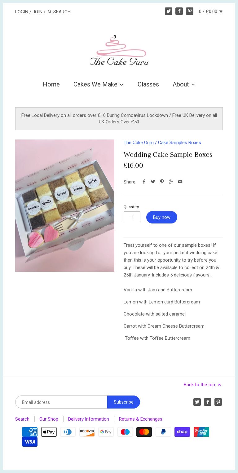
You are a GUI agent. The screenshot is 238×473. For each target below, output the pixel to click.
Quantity (131, 206)
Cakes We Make (96, 84)
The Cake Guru (139, 142)
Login (21, 12)
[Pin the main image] (162, 182)
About (182, 84)
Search (22, 419)
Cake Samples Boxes (179, 142)
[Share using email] (180, 182)
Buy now (161, 217)
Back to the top (200, 384)
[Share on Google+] (171, 182)
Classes (148, 84)
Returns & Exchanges (140, 419)
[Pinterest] (189, 11)
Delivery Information (88, 419)
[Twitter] (168, 11)
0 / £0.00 (208, 11)
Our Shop (48, 419)
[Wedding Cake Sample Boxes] (64, 205)
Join (37, 12)
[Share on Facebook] (144, 182)
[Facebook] (179, 11)
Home (51, 84)
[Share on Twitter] (153, 182)
